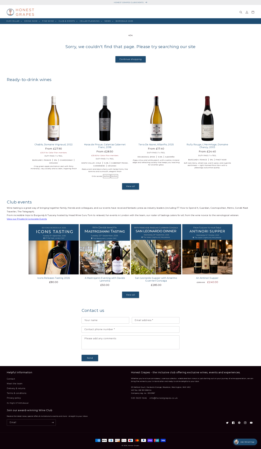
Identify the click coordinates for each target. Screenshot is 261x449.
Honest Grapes (133, 445)
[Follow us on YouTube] (251, 423)
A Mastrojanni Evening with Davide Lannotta (105, 279)
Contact (11, 379)
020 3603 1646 (139, 398)
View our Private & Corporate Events (27, 219)
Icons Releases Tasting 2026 (53, 278)
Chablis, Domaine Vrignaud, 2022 (54, 144)
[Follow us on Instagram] (245, 423)
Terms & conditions (16, 393)
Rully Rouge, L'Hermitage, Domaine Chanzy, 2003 (207, 146)
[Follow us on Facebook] (233, 423)
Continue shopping (130, 59)
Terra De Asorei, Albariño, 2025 (156, 144)
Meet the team (15, 383)
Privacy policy (14, 398)
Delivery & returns (16, 388)
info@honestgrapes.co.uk (164, 398)
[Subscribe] (53, 422)
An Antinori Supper (207, 278)
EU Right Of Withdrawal (17, 403)
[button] (14, 21)
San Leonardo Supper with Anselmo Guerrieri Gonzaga (156, 279)
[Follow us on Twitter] (227, 423)
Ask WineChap (247, 442)
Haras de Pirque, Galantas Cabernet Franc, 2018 (105, 146)
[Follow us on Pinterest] (239, 423)
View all (130, 186)
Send (90, 358)
